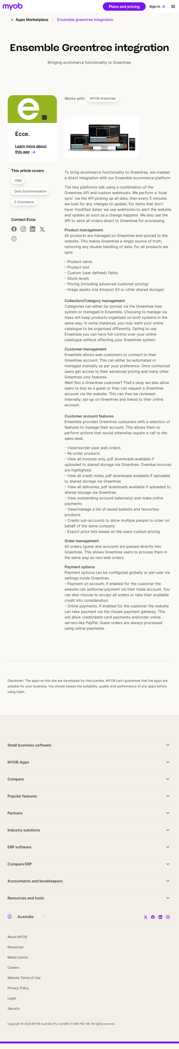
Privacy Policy (18, 988)
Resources (15, 947)
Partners (15, 813)
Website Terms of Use (24, 978)
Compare (15, 779)
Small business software (29, 745)
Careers (13, 967)
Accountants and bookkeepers (35, 881)
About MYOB (17, 937)
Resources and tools (25, 898)
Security (13, 1008)
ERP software (19, 847)
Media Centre (17, 957)
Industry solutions (23, 830)
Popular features (22, 796)
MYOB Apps (18, 762)
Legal (11, 998)
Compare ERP (19, 864)
